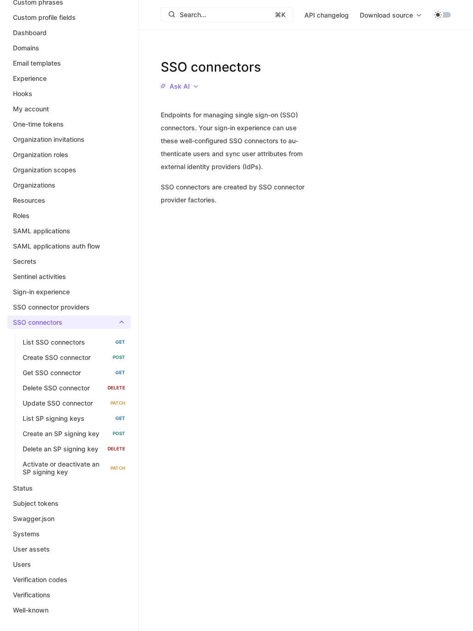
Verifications (31, 595)
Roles (21, 215)
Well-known (31, 610)
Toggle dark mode (441, 15)
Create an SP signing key (74, 433)
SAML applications (41, 231)
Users (22, 564)
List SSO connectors (74, 342)
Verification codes (40, 579)
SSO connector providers (51, 307)
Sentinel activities (39, 276)
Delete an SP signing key (74, 449)
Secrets (24, 261)
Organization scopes (44, 170)
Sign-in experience (41, 292)
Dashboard (30, 32)
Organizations (34, 185)
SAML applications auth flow (56, 246)
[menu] (390, 14)
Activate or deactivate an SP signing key (74, 468)
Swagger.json (34, 518)
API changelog (326, 15)
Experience (30, 78)
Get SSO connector (74, 372)
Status (23, 488)
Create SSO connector (74, 357)
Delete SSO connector (74, 388)
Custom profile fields (44, 17)
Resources (29, 200)
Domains (26, 48)
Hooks (22, 93)
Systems (26, 534)
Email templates (37, 63)
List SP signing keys (74, 418)
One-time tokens (38, 124)
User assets (31, 549)
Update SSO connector (74, 403)
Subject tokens (36, 503)
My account (31, 109)
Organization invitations (49, 139)
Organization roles (40, 154)
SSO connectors (37, 322)
